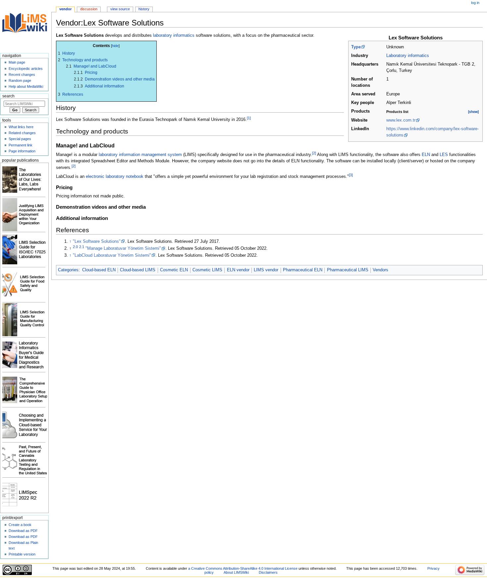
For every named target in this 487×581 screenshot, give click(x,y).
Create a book (20, 525)
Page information (22, 151)
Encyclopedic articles (26, 69)
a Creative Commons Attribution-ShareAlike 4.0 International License (243, 568)
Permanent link (20, 145)
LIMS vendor (266, 270)
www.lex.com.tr (400, 120)
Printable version (22, 554)
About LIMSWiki (236, 572)
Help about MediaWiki (26, 86)
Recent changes (22, 75)
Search (8, 96)
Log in (475, 3)
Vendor (65, 9)
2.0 (75, 247)
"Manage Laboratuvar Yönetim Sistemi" (123, 248)
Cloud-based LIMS (137, 270)
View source (120, 9)
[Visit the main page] (25, 25)
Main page (17, 62)
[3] (351, 175)
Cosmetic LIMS (207, 270)
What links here (21, 127)
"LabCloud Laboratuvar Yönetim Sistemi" (112, 255)
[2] (314, 153)
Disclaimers (268, 572)
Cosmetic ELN (174, 270)
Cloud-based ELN (99, 270)
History (143, 9)
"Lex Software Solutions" (97, 241)
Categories (68, 270)
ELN (426, 154)
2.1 (81, 247)
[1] (249, 118)
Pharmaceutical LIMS (347, 270)
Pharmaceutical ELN (302, 270)
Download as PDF (23, 531)
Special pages (20, 139)
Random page (20, 80)
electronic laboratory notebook (114, 176)
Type (356, 47)
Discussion (88, 9)
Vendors (380, 270)
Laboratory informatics (407, 55)
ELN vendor (238, 270)
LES (444, 154)
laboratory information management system (140, 154)
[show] (473, 112)
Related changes (22, 133)
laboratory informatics (173, 35)
